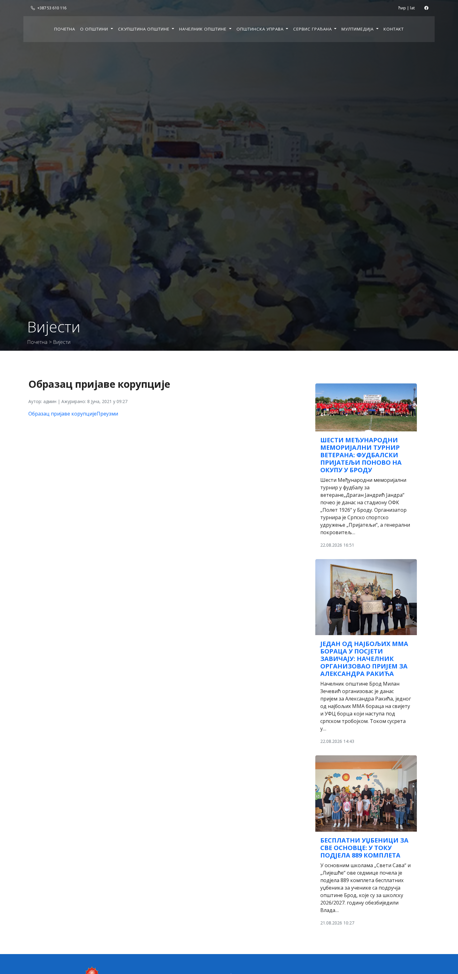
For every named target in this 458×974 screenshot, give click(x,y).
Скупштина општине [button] (144, 29)
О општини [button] (94, 29)
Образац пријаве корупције (62, 413)
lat (412, 8)
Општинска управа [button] (260, 29)
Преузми (107, 413)
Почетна (64, 29)
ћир (402, 8)
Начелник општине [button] (203, 29)
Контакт (394, 29)
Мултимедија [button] (358, 29)
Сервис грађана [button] (313, 29)
